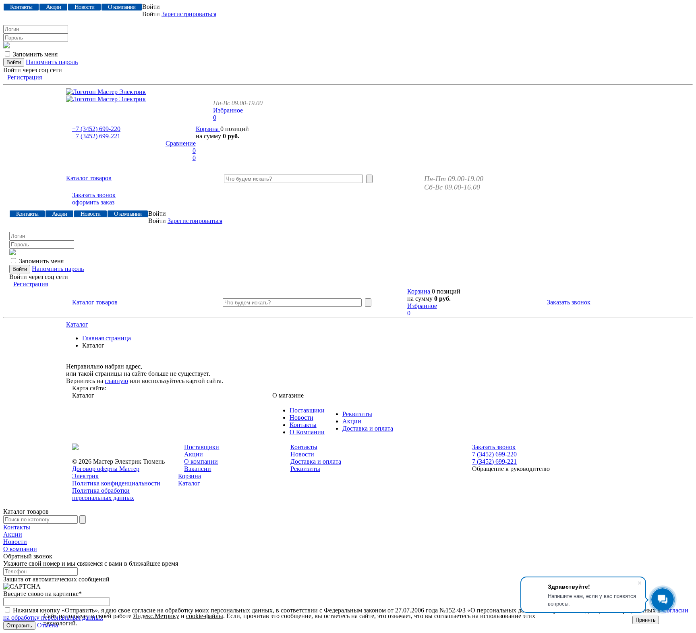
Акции (351, 421)
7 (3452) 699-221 (494, 461)
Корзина (208, 128)
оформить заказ (93, 202)
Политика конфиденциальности (116, 483)
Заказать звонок (94, 195)
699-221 (96, 136)
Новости (301, 417)
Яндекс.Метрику (156, 615)
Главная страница (106, 338)
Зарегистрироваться (189, 13)
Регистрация (24, 77)
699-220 (96, 128)
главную (116, 380)
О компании (201, 461)
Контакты (303, 424)
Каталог (77, 324)
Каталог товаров (89, 178)
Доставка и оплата (367, 428)
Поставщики (307, 410)
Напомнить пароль (52, 61)
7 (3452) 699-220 (494, 454)
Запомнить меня (35, 54)
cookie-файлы (204, 615)
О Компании (307, 432)
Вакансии (197, 468)
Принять (646, 620)
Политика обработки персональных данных (103, 494)
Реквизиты (357, 413)
